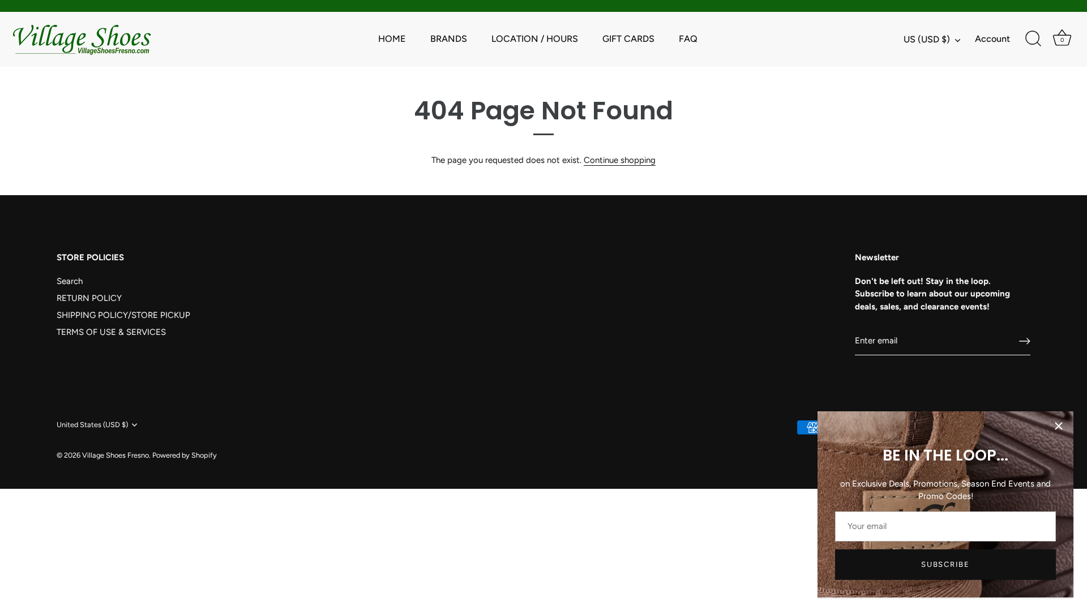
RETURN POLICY (89, 298)
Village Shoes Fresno (115, 455)
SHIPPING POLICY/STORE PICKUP (123, 315)
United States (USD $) (92, 424)
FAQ (688, 38)
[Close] (1058, 426)
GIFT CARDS (628, 38)
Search (70, 281)
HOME (392, 38)
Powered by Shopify (184, 455)
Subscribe (945, 564)
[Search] (1033, 39)
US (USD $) (927, 39)
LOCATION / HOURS (534, 38)
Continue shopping (620, 160)
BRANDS (448, 38)
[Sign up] (1024, 341)
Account (992, 38)
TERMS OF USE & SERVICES (111, 332)
